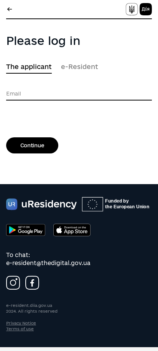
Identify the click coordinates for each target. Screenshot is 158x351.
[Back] (9, 9)
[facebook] (32, 283)
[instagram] (13, 283)
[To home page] (138, 9)
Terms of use (20, 328)
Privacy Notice (21, 323)
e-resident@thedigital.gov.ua (48, 263)
